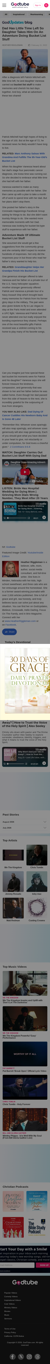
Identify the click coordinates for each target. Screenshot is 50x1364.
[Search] (46, 5)
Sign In (38, 5)
